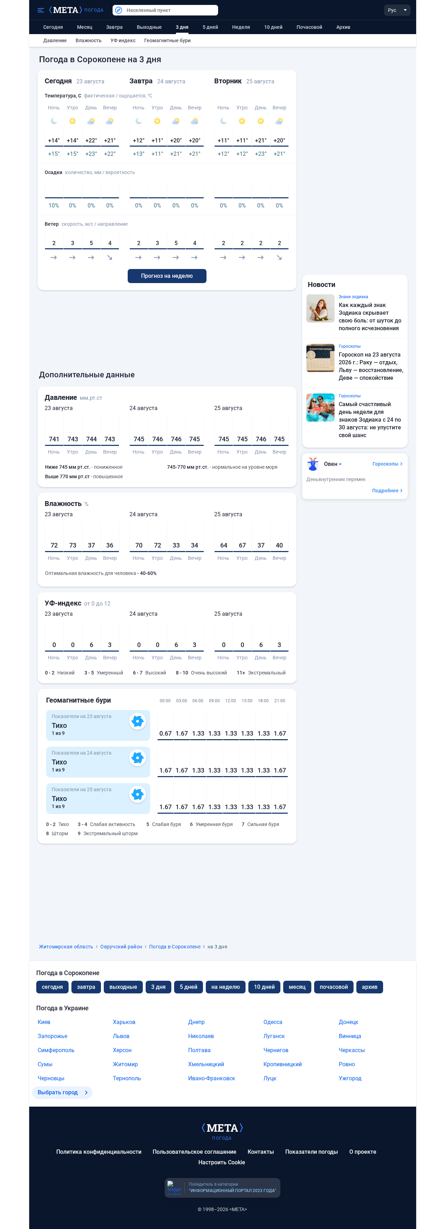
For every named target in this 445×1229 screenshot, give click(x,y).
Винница (350, 1036)
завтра (86, 987)
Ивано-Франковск (211, 1078)
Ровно (347, 1064)
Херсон (122, 1050)
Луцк (269, 1078)
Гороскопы (386, 464)
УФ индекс (122, 40)
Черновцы (51, 1078)
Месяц (84, 27)
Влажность (89, 40)
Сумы (45, 1064)
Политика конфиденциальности (98, 1151)
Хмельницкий (206, 1064)
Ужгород (350, 1078)
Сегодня (53, 27)
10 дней (273, 27)
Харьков (124, 1022)
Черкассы (352, 1050)
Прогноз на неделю (167, 276)
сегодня (52, 987)
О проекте (362, 1151)
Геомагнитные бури (167, 40)
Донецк (348, 1022)
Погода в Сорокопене (175, 946)
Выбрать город (58, 1092)
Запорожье (52, 1036)
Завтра (114, 27)
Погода (94, 10)
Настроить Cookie (221, 1162)
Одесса (272, 1022)
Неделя (241, 27)
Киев (44, 1022)
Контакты (261, 1151)
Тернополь (127, 1078)
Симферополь (56, 1050)
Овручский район (121, 946)
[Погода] (222, 1127)
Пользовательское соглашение (194, 1151)
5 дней (210, 27)
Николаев (201, 1036)
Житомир (125, 1064)
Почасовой (309, 27)
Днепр (196, 1022)
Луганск (274, 1036)
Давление (55, 40)
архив (343, 27)
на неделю (225, 987)
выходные (149, 27)
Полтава (199, 1050)
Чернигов (275, 1050)
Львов (121, 1036)
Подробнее (385, 490)
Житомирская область (66, 946)
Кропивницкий (282, 1064)
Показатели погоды (311, 1151)
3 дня (158, 987)
